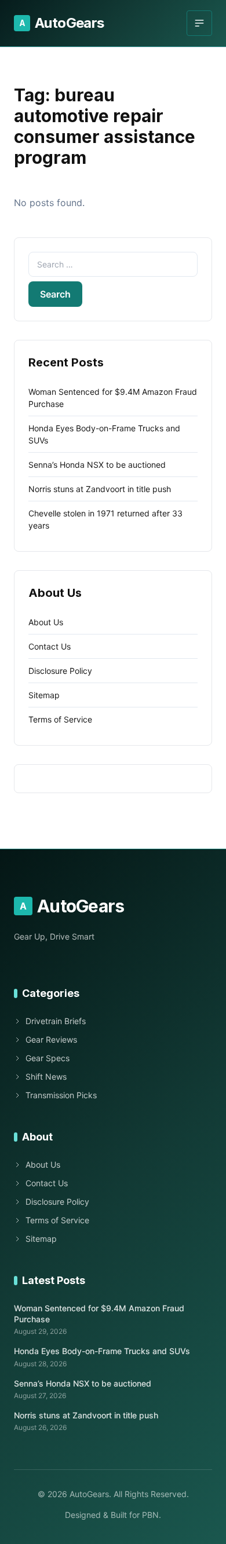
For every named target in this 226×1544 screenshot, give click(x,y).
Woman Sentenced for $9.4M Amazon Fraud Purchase (99, 1313)
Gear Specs (47, 1058)
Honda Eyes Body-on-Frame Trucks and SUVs (102, 1351)
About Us (45, 622)
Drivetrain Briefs (55, 1021)
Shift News (46, 1076)
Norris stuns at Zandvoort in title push (99, 489)
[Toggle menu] (199, 23)
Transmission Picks (61, 1095)
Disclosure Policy (60, 671)
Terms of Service (60, 719)
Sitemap (44, 695)
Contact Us (49, 646)
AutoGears (61, 22)
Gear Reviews (51, 1039)
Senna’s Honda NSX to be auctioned (97, 465)
